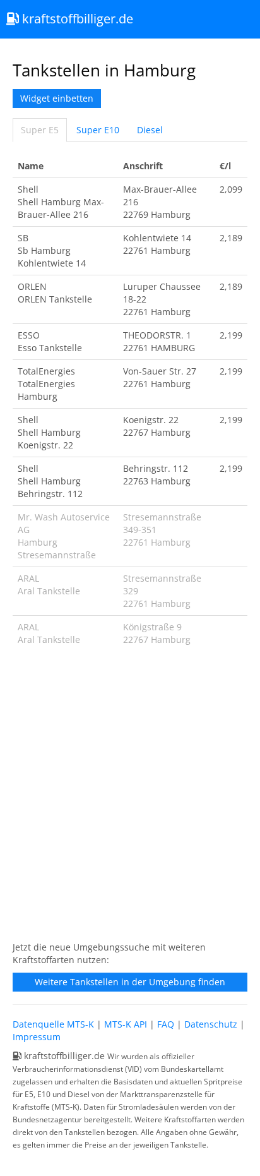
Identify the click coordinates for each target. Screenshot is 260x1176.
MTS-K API (125, 1024)
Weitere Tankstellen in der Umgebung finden (130, 982)
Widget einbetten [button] (56, 98)
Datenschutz (210, 1024)
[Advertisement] (130, 800)
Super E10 (97, 130)
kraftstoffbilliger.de (76, 18)
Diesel (150, 130)
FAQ (165, 1024)
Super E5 (40, 130)
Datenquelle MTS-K (53, 1024)
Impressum (37, 1037)
